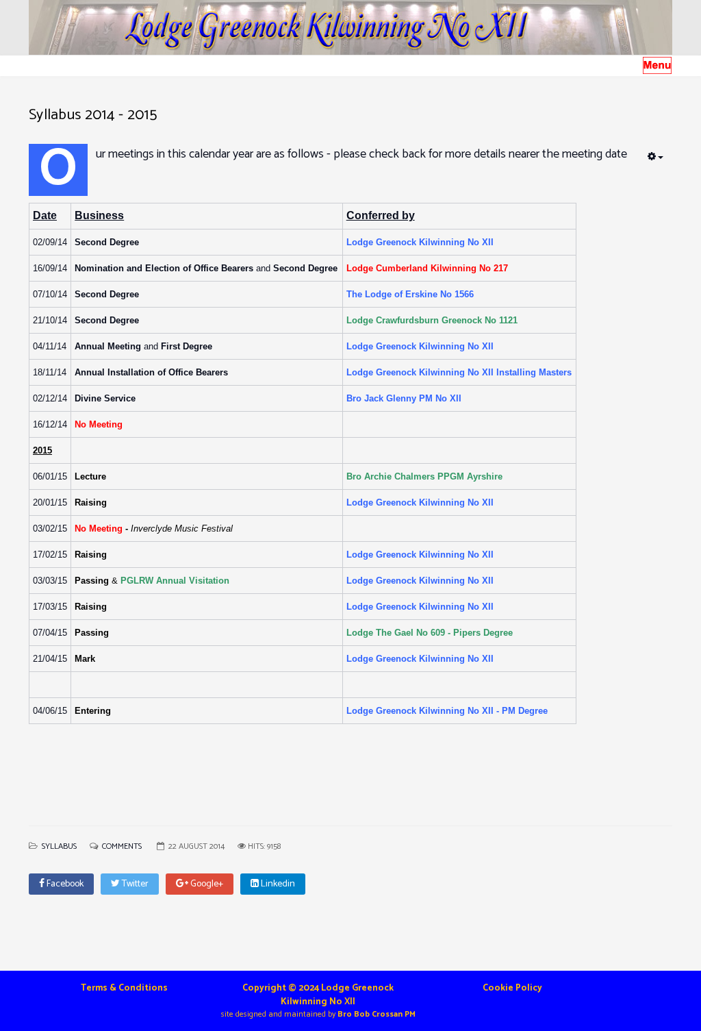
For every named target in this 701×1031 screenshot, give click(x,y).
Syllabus (59, 846)
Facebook (64, 884)
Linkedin (277, 884)
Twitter (134, 884)
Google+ (205, 884)
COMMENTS (123, 846)
